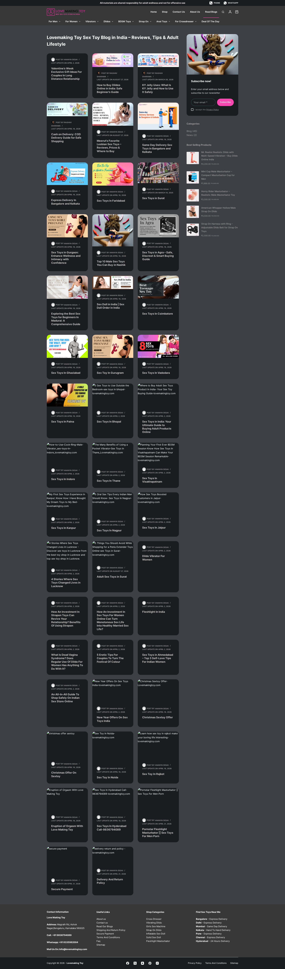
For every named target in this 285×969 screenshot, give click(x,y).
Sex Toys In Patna (62, 421)
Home (154, 11)
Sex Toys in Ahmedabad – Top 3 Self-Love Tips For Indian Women (157, 658)
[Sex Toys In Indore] (67, 453)
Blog (189, 131)
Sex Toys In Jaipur (154, 527)
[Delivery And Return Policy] (112, 855)
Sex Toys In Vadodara (156, 372)
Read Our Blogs (104, 926)
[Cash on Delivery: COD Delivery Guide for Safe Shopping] (67, 109)
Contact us (102, 922)
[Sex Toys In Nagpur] (112, 503)
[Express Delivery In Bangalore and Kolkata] (67, 173)
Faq (98, 940)
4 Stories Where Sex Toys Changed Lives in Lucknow (65, 583)
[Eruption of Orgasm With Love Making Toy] (67, 799)
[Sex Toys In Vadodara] (158, 346)
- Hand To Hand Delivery (213, 930)
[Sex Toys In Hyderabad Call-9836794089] (112, 799)
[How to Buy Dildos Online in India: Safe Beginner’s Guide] (112, 60)
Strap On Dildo (154, 930)
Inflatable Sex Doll (155, 933)
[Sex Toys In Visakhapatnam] (158, 453)
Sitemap (100, 944)
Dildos (107, 21)
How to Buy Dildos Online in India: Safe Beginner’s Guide (109, 88)
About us (101, 919)
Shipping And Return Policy (110, 930)
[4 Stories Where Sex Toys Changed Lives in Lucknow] (67, 552)
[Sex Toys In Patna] (67, 395)
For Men (53, 21)
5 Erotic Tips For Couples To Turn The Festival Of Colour (110, 658)
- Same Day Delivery (211, 926)
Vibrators (91, 21)
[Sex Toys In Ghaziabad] (67, 346)
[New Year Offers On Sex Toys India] (112, 690)
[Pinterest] (149, 963)
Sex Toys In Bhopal (109, 421)
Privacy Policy (212, 109)
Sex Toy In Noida (107, 777)
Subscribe (225, 102)
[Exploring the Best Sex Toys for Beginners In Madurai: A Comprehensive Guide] (67, 287)
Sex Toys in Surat (153, 198)
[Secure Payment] (67, 860)
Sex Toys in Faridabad (111, 200)
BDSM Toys (124, 21)
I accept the (207, 109)
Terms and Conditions (216, 963)
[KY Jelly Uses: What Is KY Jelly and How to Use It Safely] (158, 60)
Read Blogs (211, 11)
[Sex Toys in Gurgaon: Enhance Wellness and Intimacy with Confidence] (67, 225)
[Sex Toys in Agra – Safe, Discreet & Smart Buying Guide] (158, 225)
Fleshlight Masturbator (158, 940)
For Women (71, 21)
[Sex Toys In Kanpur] (67, 502)
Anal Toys (161, 21)
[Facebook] (127, 963)
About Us (195, 11)
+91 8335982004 (68, 942)
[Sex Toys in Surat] (158, 172)
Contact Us (179, 11)
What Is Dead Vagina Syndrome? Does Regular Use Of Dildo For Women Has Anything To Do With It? (67, 661)
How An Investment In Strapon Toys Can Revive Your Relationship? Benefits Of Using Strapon (65, 618)
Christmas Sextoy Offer (157, 717)
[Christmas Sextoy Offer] (158, 690)
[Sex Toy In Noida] (112, 746)
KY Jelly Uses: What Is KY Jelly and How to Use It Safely (157, 88)
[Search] (223, 12)
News (190, 135)
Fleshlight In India (153, 611)
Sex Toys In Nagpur (109, 530)
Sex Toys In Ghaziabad (65, 372)
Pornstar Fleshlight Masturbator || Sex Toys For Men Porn (157, 833)
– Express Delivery (211, 919)
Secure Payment (62, 889)
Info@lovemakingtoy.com (73, 949)
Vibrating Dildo (154, 922)
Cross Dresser (154, 919)
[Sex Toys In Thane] (112, 454)
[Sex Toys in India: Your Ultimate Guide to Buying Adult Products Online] (158, 395)
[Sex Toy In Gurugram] (112, 346)
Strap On (143, 21)
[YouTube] (142, 963)
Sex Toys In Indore (63, 479)
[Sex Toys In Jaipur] (158, 502)
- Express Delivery (208, 922)
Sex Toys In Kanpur (63, 527)
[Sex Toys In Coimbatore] (158, 287)
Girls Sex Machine (155, 926)
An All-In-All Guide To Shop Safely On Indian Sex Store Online (65, 698)
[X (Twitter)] (135, 963)
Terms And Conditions (108, 937)
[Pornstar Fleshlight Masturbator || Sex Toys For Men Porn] (158, 801)
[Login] (230, 11)
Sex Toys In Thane (108, 480)
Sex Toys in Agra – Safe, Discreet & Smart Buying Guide (158, 256)
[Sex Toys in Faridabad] (112, 174)
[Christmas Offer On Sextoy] (67, 744)
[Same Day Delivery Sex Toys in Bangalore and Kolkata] (158, 116)
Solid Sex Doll (153, 937)
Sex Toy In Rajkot (153, 774)
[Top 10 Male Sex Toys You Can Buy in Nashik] (112, 230)
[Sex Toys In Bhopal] (112, 395)
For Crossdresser (184, 21)
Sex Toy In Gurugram (110, 372)
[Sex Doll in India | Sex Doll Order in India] (112, 282)
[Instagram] (157, 963)
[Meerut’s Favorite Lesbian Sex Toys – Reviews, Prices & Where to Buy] (112, 114)
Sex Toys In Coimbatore (157, 313)
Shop (164, 11)
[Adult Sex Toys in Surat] (112, 551)
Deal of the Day (210, 21)
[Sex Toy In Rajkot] (158, 745)
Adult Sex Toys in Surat (112, 576)
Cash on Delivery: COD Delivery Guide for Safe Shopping (66, 138)
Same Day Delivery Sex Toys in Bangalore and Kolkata (157, 148)
